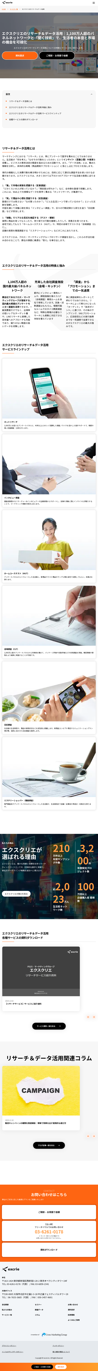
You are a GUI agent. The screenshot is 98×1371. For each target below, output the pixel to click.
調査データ (39, 1309)
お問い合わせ (73, 1304)
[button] (88, 1017)
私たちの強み (7, 1309)
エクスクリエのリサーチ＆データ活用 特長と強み (30, 107)
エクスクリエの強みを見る (16, 893)
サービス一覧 (14, 9)
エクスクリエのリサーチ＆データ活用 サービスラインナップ (35, 113)
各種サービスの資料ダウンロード (23, 119)
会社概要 (5, 1304)
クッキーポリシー (58, 1346)
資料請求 (60, 1367)
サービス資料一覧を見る (46, 1026)
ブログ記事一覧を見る (46, 1145)
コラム (37, 1315)
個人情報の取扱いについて (61, 1352)
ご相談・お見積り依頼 (42, 1367)
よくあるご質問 (74, 1320)
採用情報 (71, 1315)
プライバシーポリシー (9, 1346)
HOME (4, 9)
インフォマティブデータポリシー (12, 1352)
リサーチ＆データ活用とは (20, 101)
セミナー (38, 1304)
